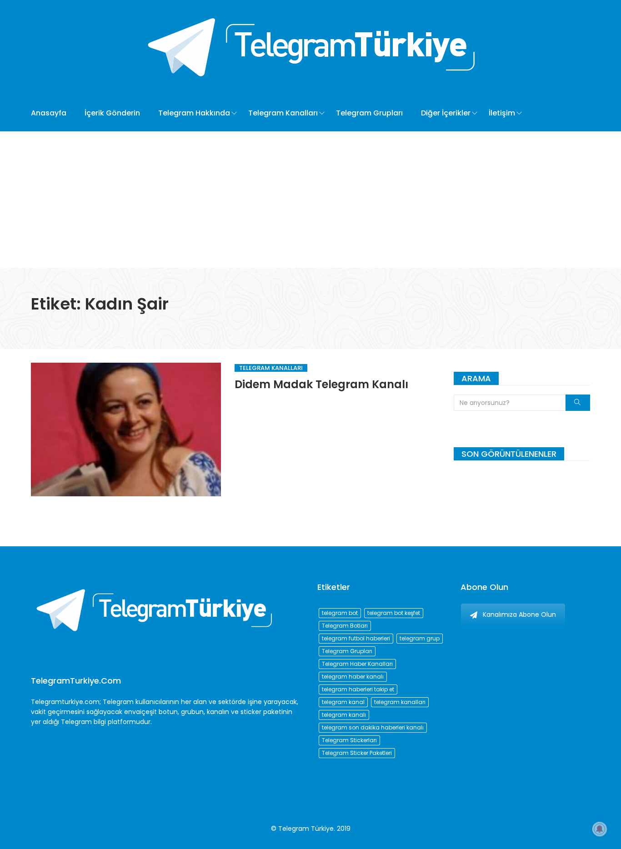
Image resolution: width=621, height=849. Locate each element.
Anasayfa (48, 113)
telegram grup (420, 638)
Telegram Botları (345, 625)
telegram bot (340, 613)
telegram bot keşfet (393, 613)
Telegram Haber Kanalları (357, 664)
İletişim (502, 113)
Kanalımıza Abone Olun (519, 614)
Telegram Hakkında (194, 113)
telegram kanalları (400, 702)
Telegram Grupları (369, 113)
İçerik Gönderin (112, 113)
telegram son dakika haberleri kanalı (373, 727)
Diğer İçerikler (446, 113)
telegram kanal (343, 702)
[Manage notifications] (599, 829)
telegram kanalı (344, 715)
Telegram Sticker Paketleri (357, 753)
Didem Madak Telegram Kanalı (321, 384)
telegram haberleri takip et (358, 689)
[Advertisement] (310, 199)
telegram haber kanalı (353, 676)
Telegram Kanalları (283, 113)
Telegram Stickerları (349, 740)
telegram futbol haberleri (356, 638)
